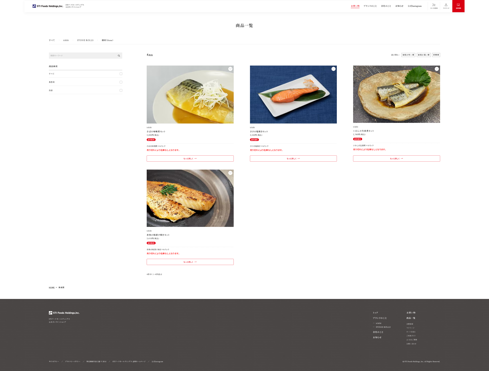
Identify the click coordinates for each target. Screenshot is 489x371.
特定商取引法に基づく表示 (96, 361)
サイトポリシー (54, 361)
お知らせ (399, 6)
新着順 (436, 55)
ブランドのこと (370, 6)
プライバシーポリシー (72, 361)
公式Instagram (415, 6)
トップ (375, 313)
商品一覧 (410, 318)
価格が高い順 (424, 55)
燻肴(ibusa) (107, 40)
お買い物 (355, 6)
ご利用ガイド (411, 336)
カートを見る (411, 332)
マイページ (410, 328)
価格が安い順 (408, 55)
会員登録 (409, 324)
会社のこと (386, 6)
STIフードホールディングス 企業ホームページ (129, 361)
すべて (52, 40)
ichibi (66, 40)
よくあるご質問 (411, 340)
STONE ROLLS (85, 40)
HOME (52, 287)
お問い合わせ (411, 344)
